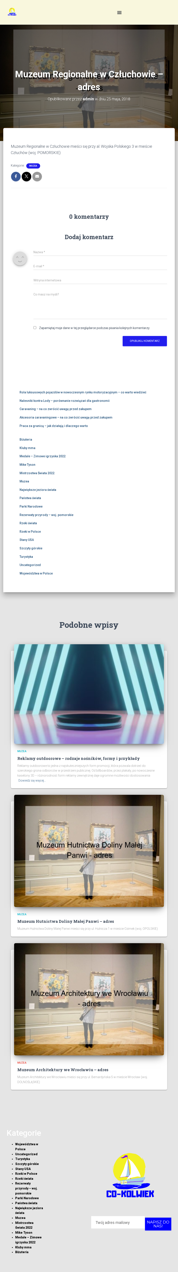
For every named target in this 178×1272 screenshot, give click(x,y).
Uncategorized (30, 565)
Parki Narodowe (31, 506)
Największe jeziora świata (38, 490)
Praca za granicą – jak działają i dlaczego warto (54, 426)
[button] (119, 12)
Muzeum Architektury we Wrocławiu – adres (62, 1069)
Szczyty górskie (31, 548)
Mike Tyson (27, 464)
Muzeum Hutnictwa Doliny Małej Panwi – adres (65, 921)
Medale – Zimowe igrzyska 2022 (43, 456)
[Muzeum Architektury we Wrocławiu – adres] (89, 999)
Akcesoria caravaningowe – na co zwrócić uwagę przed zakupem (66, 417)
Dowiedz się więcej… (32, 780)
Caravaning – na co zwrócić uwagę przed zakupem (56, 409)
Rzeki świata (28, 523)
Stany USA (27, 540)
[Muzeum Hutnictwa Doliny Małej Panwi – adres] (89, 850)
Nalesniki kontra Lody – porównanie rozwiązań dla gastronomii (65, 400)
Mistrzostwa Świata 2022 (37, 473)
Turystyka (26, 556)
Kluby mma (27, 448)
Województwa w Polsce (36, 573)
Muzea (33, 166)
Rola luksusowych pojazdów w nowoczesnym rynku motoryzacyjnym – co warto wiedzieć (83, 392)
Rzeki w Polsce (30, 531)
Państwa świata (30, 498)
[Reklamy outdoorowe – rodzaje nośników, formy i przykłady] (89, 694)
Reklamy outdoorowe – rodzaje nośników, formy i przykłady (78, 758)
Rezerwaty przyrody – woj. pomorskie (46, 515)
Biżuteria (26, 439)
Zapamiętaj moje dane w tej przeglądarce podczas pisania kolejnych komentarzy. (94, 328)
